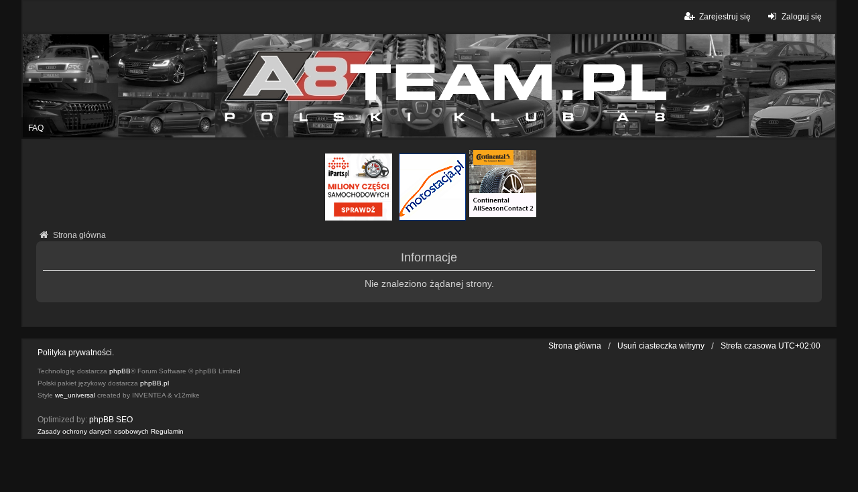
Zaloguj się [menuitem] (802, 16)
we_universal (75, 395)
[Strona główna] (429, 86)
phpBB (120, 371)
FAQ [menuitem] (36, 128)
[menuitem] (93, 432)
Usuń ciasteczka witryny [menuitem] (660, 346)
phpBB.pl (154, 383)
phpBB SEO (111, 419)
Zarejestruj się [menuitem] (725, 16)
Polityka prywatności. (76, 352)
